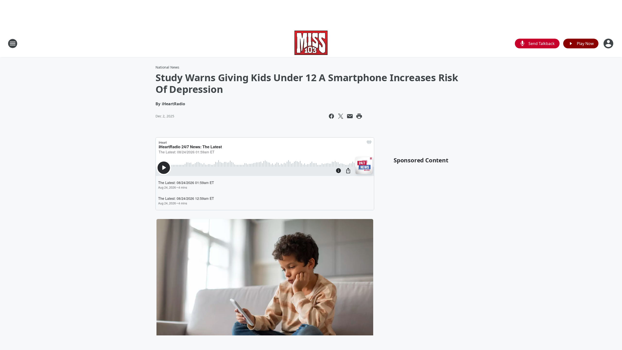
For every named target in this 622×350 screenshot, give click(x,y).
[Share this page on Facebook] (331, 116)
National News (167, 67)
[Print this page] (359, 116)
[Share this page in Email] (349, 116)
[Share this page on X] (340, 116)
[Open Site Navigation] (12, 43)
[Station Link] (311, 43)
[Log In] (609, 43)
